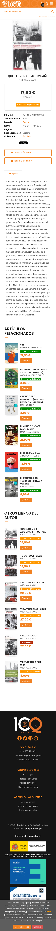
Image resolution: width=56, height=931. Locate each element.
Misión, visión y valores (28, 806)
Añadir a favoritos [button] (23, 152)
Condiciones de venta (28, 787)
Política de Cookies (28, 783)
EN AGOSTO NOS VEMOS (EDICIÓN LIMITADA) (34, 371)
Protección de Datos (28, 779)
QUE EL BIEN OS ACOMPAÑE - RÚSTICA (33, 530)
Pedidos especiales (28, 810)
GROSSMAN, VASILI (28, 80)
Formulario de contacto (28, 759)
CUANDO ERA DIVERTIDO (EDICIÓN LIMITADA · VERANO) (32, 399)
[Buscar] (52, 11)
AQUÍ (49, 912)
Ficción (26, 122)
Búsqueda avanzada (47, 17)
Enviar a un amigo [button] (23, 160)
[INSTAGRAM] (30, 738)
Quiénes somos (28, 802)
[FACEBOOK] (19, 738)
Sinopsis (13, 173)
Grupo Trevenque (34, 828)
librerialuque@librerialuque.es (28, 755)
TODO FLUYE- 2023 (31, 555)
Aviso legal (28, 774)
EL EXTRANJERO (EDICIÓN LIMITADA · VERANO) (31, 481)
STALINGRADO (28, 635)
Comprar (26, 360)
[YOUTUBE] (36, 738)
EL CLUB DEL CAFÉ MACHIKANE (30, 428)
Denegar (37, 927)
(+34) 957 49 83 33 (28, 751)
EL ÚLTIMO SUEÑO (30, 453)
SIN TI (23, 344)
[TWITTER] (25, 738)
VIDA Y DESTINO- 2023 (33, 609)
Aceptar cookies (22, 927)
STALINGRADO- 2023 (32, 582)
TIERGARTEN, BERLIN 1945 (31, 664)
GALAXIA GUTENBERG (33, 115)
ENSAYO (27, 136)
